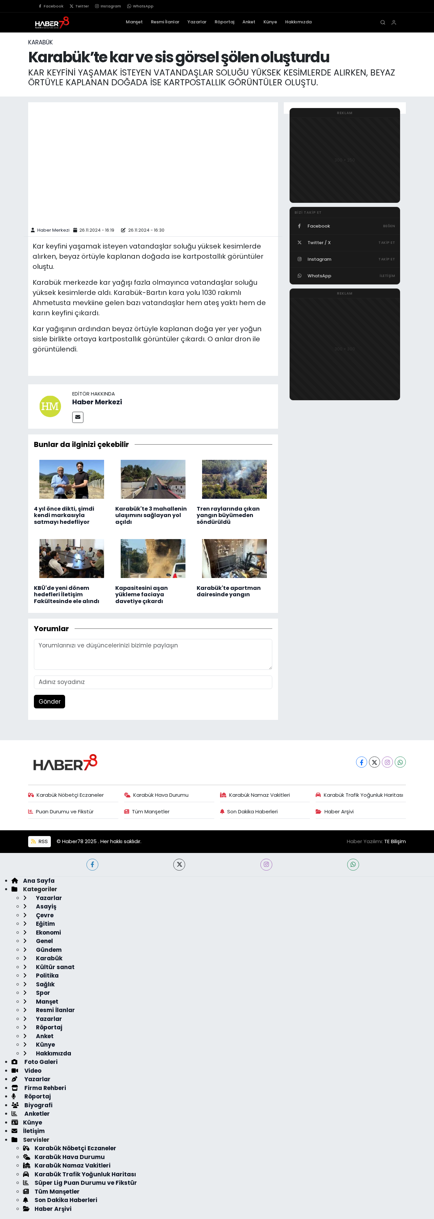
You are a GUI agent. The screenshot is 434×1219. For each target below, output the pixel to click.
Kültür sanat (55, 967)
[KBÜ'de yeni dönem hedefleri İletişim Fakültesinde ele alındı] (72, 558)
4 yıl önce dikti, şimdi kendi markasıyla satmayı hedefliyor (64, 515)
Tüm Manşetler (151, 811)
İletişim (34, 1131)
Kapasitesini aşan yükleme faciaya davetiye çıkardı (141, 594)
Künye (270, 22)
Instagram (111, 6)
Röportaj (224, 22)
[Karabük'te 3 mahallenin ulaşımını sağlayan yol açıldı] (153, 479)
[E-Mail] (77, 417)
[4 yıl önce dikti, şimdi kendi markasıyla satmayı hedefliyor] (72, 479)
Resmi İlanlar (165, 22)
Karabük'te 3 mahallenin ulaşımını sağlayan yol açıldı (151, 515)
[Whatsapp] (400, 762)
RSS (42, 841)
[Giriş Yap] (394, 22)
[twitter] (179, 865)
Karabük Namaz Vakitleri (259, 794)
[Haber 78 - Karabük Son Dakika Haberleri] (65, 761)
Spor (42, 993)
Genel (44, 941)
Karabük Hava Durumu (161, 794)
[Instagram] (387, 762)
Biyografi (38, 1105)
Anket (248, 22)
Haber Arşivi (339, 811)
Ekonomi (48, 932)
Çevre (44, 915)
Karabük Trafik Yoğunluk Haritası (363, 794)
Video (32, 1071)
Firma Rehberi (44, 1088)
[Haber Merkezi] (50, 406)
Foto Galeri (40, 1062)
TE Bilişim (395, 841)
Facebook (53, 6)
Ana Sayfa (39, 881)
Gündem (48, 950)
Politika (47, 975)
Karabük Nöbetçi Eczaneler (70, 794)
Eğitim (45, 924)
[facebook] (92, 865)
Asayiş (45, 906)
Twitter (82, 6)
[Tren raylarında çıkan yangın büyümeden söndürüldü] (234, 479)
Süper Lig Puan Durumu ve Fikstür (86, 1183)
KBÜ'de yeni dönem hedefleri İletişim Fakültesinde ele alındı (66, 594)
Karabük (40, 42)
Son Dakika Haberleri (252, 811)
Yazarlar (197, 22)
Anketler (36, 1114)
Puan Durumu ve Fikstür (65, 811)
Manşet (134, 22)
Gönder (50, 702)
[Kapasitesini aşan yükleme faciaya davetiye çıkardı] (153, 558)
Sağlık (45, 984)
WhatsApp (143, 6)
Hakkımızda (298, 22)
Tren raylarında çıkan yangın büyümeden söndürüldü (228, 515)
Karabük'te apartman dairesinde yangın (229, 591)
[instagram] (266, 865)
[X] (374, 762)
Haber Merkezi (53, 230)
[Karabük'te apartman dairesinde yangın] (234, 558)
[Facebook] (361, 762)
